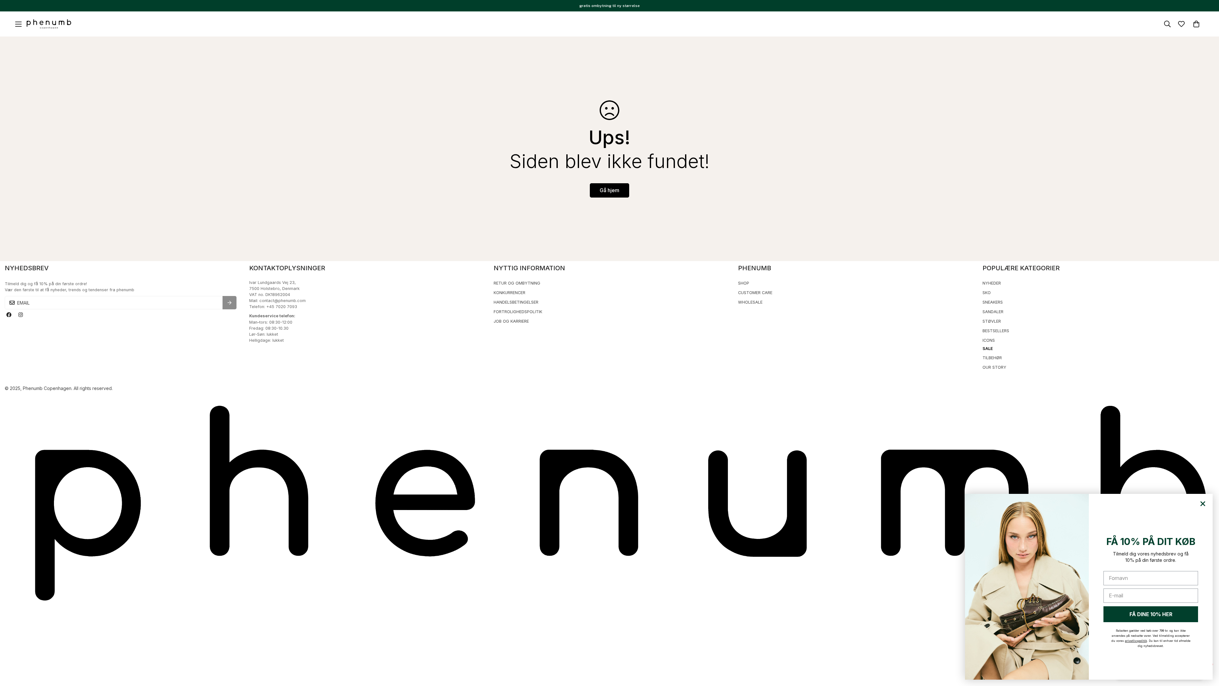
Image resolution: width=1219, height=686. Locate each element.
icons (989, 340)
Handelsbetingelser (516, 302)
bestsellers (996, 330)
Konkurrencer (509, 292)
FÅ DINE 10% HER (1150, 614)
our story (994, 367)
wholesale (750, 302)
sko (987, 292)
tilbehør (992, 357)
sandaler (993, 311)
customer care (755, 292)
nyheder (992, 283)
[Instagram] (20, 315)
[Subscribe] (229, 302)
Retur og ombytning (517, 283)
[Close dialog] (1203, 503)
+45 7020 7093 (281, 306)
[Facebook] (9, 315)
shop (743, 283)
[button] (1196, 24)
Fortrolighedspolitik (518, 311)
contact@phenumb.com (282, 300)
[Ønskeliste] (1181, 24)
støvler (992, 321)
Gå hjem (609, 190)
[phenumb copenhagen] (49, 24)
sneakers (993, 302)
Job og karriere (511, 321)
